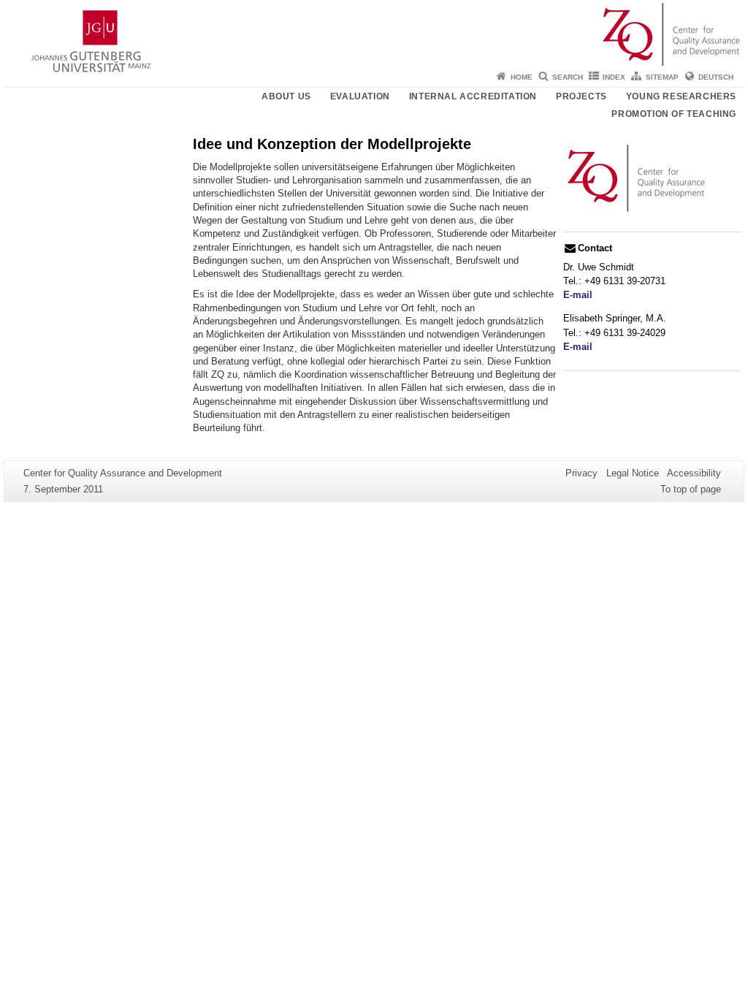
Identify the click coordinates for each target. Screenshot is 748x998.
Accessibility (694, 473)
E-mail (577, 294)
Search (567, 77)
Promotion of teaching (673, 114)
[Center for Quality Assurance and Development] (374, 33)
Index (614, 77)
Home (522, 77)
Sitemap (662, 77)
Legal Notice (632, 473)
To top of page (690, 489)
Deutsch (715, 77)
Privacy (581, 473)
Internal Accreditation (473, 96)
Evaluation (360, 96)
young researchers (681, 96)
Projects (581, 96)
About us (286, 96)
